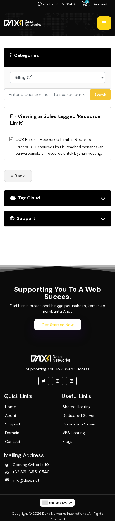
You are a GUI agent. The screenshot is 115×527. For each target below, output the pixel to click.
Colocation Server (79, 424)
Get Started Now (58, 324)
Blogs (67, 441)
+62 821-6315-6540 (58, 4)
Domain (12, 432)
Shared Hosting (77, 406)
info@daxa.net (26, 480)
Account (101, 4)
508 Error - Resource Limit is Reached (60, 146)
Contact (12, 441)
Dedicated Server (79, 415)
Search (100, 94)
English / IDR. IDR (60, 502)
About (10, 415)
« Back (18, 176)
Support (12, 424)
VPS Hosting (74, 432)
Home (10, 406)
